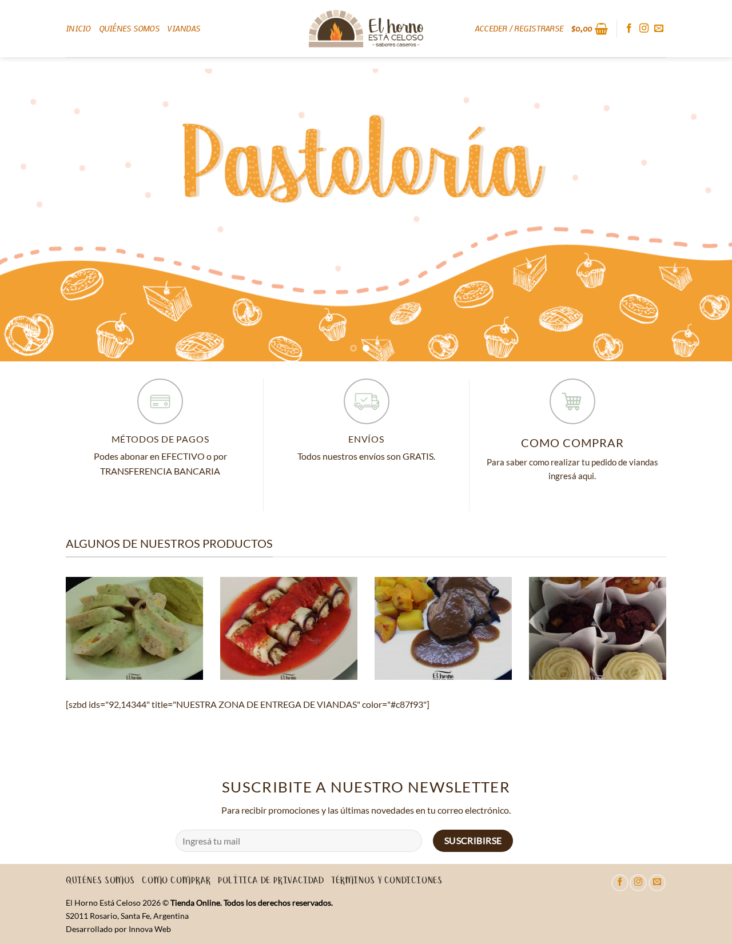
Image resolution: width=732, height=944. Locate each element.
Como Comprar (176, 881)
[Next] (703, 215)
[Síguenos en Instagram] (644, 28)
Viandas (184, 28)
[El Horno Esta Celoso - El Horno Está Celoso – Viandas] (366, 28)
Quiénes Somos (129, 28)
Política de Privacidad (271, 881)
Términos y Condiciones (386, 881)
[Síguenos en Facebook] (629, 28)
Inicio (78, 28)
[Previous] (29, 215)
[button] (519, 28)
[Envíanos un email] (658, 28)
